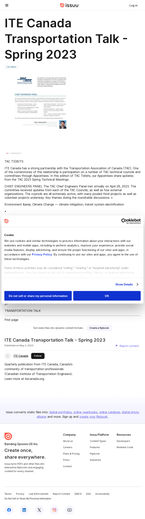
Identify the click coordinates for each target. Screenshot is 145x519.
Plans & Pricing (71, 453)
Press (66, 459)
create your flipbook (93, 417)
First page (11, 320)
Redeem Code (125, 447)
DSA (88, 493)
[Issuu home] (69, 5)
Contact (67, 466)
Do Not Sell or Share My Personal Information (28, 498)
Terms (8, 493)
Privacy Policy (42, 254)
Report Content (61, 493)
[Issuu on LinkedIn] (24, 509)
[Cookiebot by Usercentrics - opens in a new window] (124, 221)
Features (95, 447)
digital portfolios (60, 412)
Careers (67, 447)
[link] (133, 5)
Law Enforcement (38, 493)
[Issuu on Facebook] (9, 509)
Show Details (124, 284)
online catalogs (109, 412)
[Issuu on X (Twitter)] (39, 509)
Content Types (98, 441)
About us (68, 441)
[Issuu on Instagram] (54, 509)
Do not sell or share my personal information (38, 295)
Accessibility (102, 493)
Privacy (20, 493)
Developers (123, 441)
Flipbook (95, 453)
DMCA (78, 493)
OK (107, 295)
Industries (95, 459)
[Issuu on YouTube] (69, 509)
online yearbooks (85, 412)
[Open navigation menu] (7, 5)
